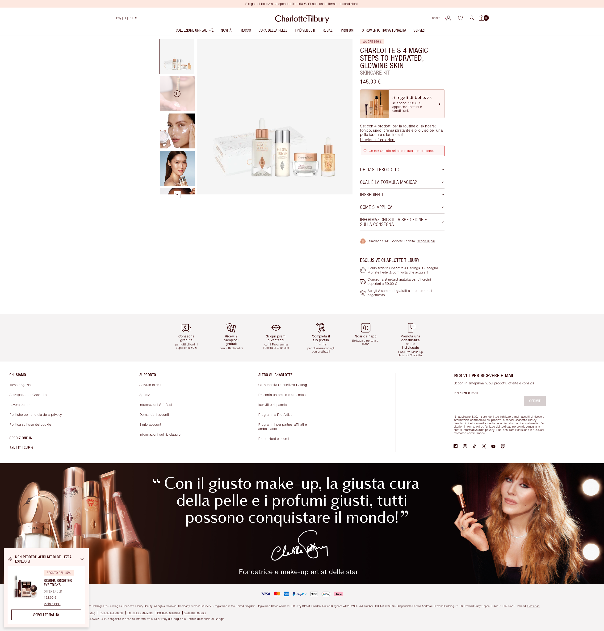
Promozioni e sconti (273, 439)
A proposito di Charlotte (27, 395)
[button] (472, 18)
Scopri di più (426, 241)
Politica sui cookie (112, 612)
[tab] (177, 56)
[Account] (448, 18)
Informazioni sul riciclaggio (160, 434)
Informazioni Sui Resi (155, 405)
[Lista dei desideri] (460, 18)
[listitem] (195, 31)
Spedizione (147, 395)
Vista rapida (52, 604)
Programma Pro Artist (275, 414)
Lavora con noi (20, 405)
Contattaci (533, 605)
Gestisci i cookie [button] (195, 612)
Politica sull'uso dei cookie (30, 424)
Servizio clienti (150, 385)
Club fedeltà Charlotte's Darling (282, 385)
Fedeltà (435, 18)
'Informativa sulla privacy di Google (158, 619)
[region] (46, 587)
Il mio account (150, 424)
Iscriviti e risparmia (272, 405)
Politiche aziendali (168, 612)
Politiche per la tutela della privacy (35, 414)
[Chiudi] (82, 559)
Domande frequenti (154, 414)
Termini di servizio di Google (205, 619)
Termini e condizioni (140, 612)
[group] (190, 338)
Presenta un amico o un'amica (282, 395)
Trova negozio (20, 385)
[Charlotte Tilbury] (302, 17)
